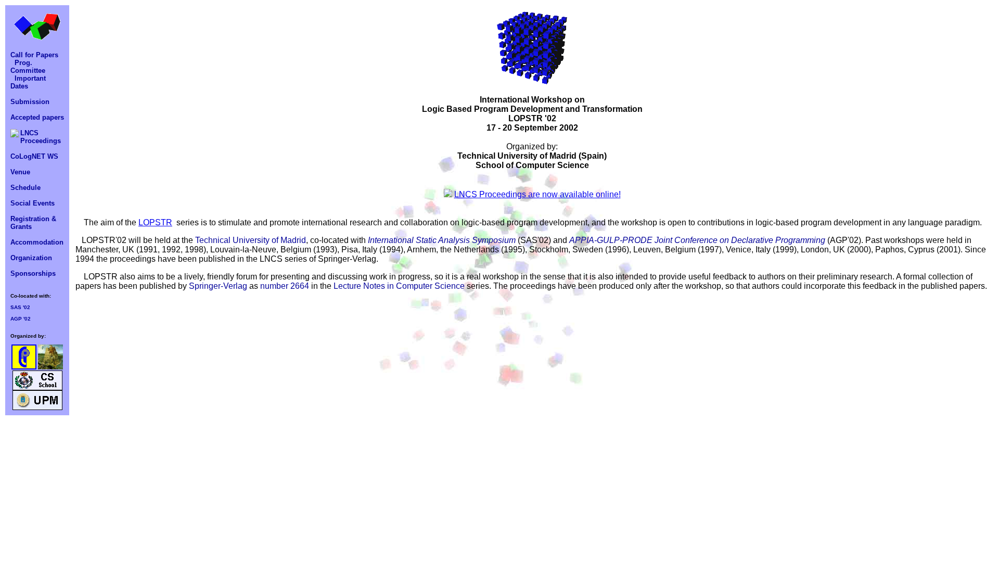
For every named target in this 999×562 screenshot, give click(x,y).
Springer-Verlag (218, 286)
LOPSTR (155, 222)
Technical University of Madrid (250, 240)
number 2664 (284, 286)
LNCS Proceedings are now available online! (537, 194)
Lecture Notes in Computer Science (399, 286)
